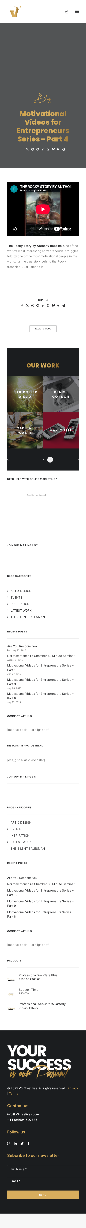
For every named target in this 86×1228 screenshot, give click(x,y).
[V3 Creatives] (14, 11)
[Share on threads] (32, 149)
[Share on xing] (58, 149)
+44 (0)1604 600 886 (22, 1120)
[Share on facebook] (22, 149)
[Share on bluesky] (53, 149)
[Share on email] (63, 149)
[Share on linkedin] (42, 149)
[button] (77, 11)
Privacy (73, 1088)
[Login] (65, 11)
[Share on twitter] (27, 149)
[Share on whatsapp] (48, 149)
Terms (13, 1093)
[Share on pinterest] (37, 149)
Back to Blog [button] (43, 329)
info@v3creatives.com (23, 1114)
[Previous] (9, 461)
